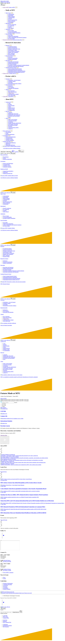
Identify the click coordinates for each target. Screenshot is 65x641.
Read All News (4, 471)
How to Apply (11, 30)
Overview (8, 78)
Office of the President (12, 119)
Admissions (8, 29)
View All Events (4, 519)
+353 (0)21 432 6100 (6, 561)
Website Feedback (6, 589)
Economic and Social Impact (14, 116)
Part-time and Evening (12, 19)
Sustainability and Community (14, 114)
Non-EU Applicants (12, 24)
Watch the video (4, 435)
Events (7, 133)
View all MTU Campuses (8, 572)
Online (3, 406)
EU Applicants (11, 25)
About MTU (5, 96)
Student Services (11, 107)
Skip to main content (5, 1)
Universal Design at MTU (13, 127)
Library (9, 106)
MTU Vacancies (11, 53)
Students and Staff (6, 141)
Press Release (8, 132)
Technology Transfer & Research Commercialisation (18, 65)
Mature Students (11, 16)
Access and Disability (12, 31)
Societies (10, 104)
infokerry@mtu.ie (7, 569)
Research (7, 45)
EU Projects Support (12, 64)
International (8, 23)
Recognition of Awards (12, 125)
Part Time (4, 405)
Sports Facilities (11, 105)
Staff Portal (8, 143)
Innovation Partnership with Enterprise (16, 66)
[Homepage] (5, 192)
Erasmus (10, 26)
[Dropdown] (16, 7)
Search (15, 402)
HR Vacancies (6, 626)
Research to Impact (9, 55)
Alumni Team (11, 93)
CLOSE (13, 153)
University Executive (12, 120)
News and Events (11, 95)
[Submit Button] (20, 611)
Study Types (8, 12)
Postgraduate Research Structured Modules (16, 71)
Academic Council (9, 139)
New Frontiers (11, 87)
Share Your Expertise (12, 91)
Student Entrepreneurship (13, 62)
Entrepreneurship (9, 84)
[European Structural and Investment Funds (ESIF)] (7, 591)
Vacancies (10, 126)
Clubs (9, 103)
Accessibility (5, 587)
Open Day (5, 620)
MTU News (5, 616)
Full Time (4, 403)
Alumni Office (6, 617)
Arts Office (10, 82)
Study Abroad (11, 28)
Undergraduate (11, 14)
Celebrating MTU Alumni (13, 94)
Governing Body (9, 138)
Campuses (10, 112)
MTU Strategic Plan (7, 622)
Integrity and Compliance (13, 52)
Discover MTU (4, 398)
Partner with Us (6, 73)
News (9, 117)
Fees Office (10, 35)
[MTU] (32, 2)
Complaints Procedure (7, 584)
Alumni (7, 89)
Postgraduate (10, 15)
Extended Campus (11, 81)
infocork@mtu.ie (7, 560)
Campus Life (8, 102)
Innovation (8, 60)
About (7, 118)
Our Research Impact (12, 46)
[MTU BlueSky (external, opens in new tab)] (3, 535)
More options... (4, 407)
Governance (10, 121)
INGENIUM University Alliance (14, 83)
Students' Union (11, 109)
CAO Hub (5, 615)
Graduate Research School (11, 67)
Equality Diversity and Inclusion (14, 123)
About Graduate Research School (15, 68)
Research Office (11, 54)
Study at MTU (6, 7)
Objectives (10, 57)
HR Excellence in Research (13, 51)
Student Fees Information (13, 36)
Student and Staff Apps (10, 145)
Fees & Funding (9, 33)
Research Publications (10, 134)
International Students (7, 625)
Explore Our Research (12, 47)
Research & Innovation (8, 39)
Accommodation (11, 110)
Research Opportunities (13, 58)
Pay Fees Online (11, 38)
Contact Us (10, 128)
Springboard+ (11, 22)
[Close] (1, 540)
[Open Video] (5, 440)
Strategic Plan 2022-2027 (13, 113)
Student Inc (10, 86)
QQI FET (10, 18)
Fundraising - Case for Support (14, 80)
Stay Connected (11, 90)
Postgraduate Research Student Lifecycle (16, 72)
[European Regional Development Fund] (16, 593)
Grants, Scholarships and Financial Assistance (17, 37)
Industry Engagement (12, 59)
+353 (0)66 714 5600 (6, 570)
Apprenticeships (11, 17)
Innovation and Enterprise (13, 61)
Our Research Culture (12, 50)
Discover (7, 111)
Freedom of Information (8, 583)
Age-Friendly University (13, 124)
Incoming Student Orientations (14, 32)
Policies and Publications (11, 136)
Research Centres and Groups (14, 48)
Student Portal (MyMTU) (11, 142)
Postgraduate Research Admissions (15, 69)
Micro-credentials (11, 21)
